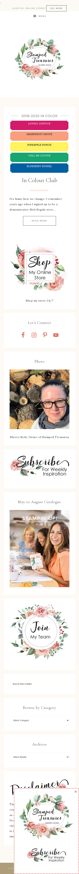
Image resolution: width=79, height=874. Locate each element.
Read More (39, 221)
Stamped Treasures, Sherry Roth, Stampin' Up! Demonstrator (39, 59)
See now (56, 8)
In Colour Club (39, 180)
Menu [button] (42, 16)
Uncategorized (39, 190)
